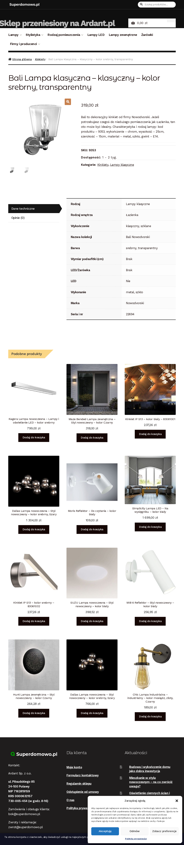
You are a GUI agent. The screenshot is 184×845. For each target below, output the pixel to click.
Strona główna (22, 59)
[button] (177, 801)
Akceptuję (105, 831)
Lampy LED (96, 35)
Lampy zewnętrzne (123, 35)
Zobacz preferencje (164, 831)
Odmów (135, 831)
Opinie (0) (17, 218)
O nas (70, 800)
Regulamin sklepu (78, 783)
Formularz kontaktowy (82, 775)
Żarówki (147, 35)
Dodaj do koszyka (33, 437)
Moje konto (74, 767)
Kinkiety (40, 59)
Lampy (13, 35)
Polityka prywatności (136, 838)
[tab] (33, 208)
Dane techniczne (23, 208)
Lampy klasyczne (122, 164)
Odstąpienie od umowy (82, 792)
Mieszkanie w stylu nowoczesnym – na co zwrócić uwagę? (150, 782)
